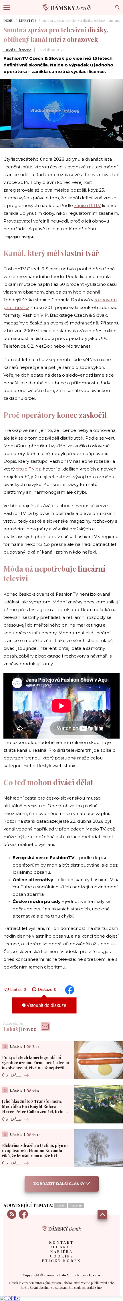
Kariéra (61, 1251)
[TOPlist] (10, 1298)
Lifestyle (28, 20)
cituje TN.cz (28, 469)
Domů (8, 20)
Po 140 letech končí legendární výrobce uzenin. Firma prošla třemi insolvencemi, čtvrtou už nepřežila (35, 1062)
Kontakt (61, 1242)
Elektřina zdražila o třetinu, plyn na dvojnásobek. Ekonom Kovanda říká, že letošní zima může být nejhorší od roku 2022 (35, 1153)
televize (76, 1205)
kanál (60, 1205)
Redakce (61, 1247)
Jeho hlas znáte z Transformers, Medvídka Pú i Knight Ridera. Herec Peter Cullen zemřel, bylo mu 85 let (36, 1109)
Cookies (62, 1256)
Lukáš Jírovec (17, 50)
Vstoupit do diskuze (45, 1005)
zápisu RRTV (87, 205)
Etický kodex (61, 1260)
